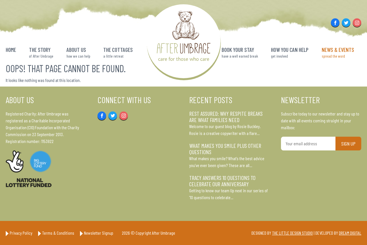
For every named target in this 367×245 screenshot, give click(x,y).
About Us (78, 52)
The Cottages (118, 52)
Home (11, 49)
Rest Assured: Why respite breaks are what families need (226, 116)
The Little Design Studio (292, 233)
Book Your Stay (240, 52)
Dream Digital (350, 233)
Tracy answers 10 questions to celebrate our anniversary (222, 180)
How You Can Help (290, 52)
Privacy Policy (21, 233)
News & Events (338, 52)
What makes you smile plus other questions (225, 148)
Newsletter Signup (98, 233)
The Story (41, 52)
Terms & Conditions (58, 233)
